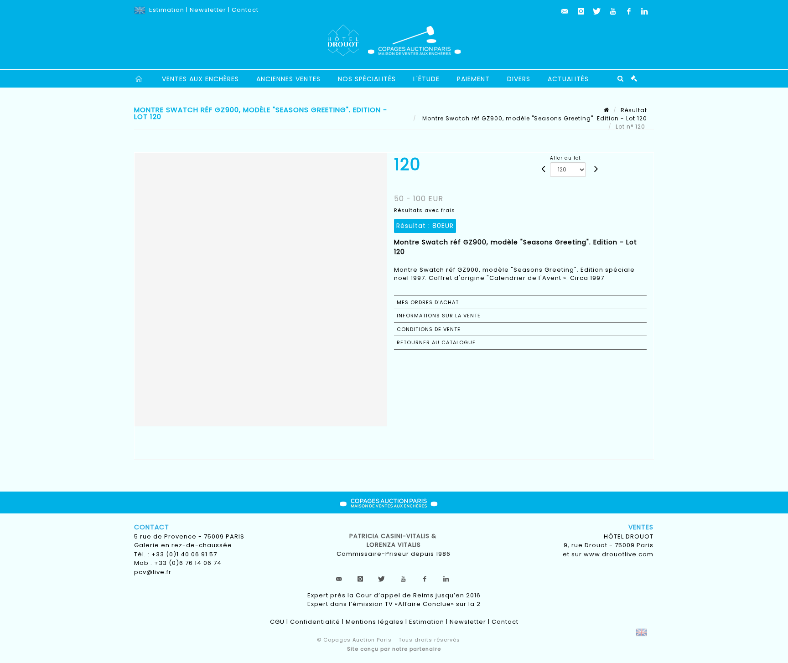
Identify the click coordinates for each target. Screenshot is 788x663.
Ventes (640, 527)
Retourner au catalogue (436, 342)
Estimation (166, 9)
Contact (245, 9)
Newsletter (208, 9)
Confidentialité (315, 621)
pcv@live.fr (152, 572)
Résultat (634, 110)
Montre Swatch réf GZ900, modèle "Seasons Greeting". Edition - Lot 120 (533, 118)
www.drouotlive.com (618, 554)
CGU (277, 621)
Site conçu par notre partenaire (394, 649)
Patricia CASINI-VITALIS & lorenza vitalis (393, 540)
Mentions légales (375, 621)
